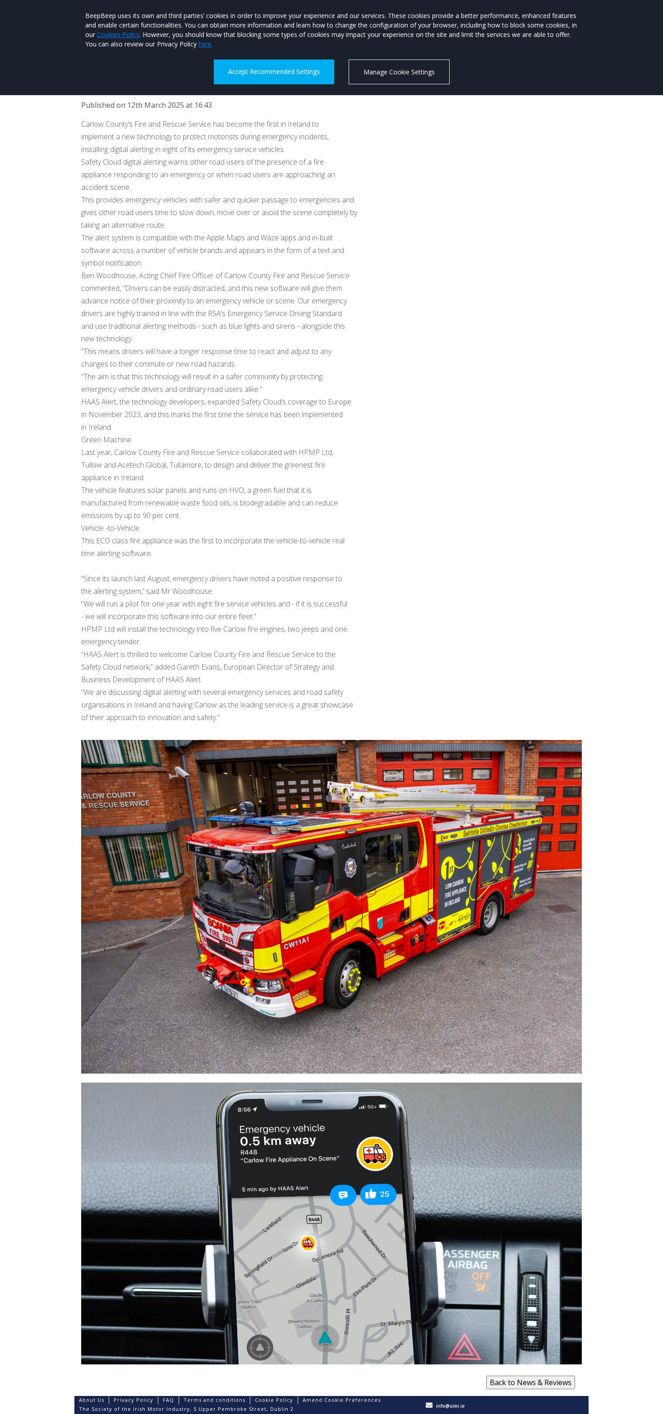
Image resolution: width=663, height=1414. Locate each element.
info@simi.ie (450, 1406)
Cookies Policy (118, 34)
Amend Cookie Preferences (342, 1399)
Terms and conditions (214, 1399)
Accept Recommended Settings (274, 71)
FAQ (168, 1399)
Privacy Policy (133, 1399)
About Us (91, 1399)
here (205, 44)
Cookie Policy (274, 1399)
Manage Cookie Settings (399, 72)
